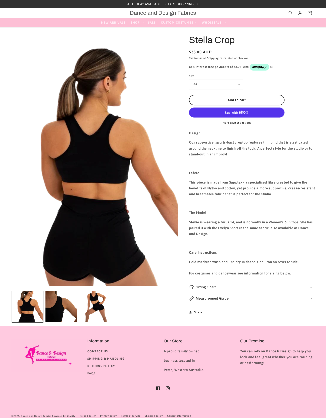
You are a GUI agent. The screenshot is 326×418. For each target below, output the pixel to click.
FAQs (91, 373)
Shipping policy (154, 415)
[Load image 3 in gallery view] (94, 306)
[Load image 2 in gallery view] (61, 306)
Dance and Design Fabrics (36, 416)
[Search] (290, 13)
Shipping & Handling (106, 358)
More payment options (236, 122)
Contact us (97, 351)
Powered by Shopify (63, 416)
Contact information (179, 415)
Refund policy (88, 415)
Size (191, 76)
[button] (136, 22)
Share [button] (198, 312)
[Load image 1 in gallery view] (27, 306)
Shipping (213, 58)
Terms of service (131, 415)
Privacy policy (108, 415)
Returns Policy (101, 366)
